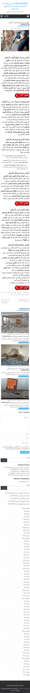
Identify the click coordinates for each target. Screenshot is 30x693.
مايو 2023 (26, 606)
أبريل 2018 (26, 642)
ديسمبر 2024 (26, 560)
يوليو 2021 (26, 617)
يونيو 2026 (26, 514)
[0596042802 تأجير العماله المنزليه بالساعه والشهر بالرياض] (28, 16)
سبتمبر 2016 (26, 655)
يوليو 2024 (26, 571)
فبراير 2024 (26, 584)
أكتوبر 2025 (26, 533)
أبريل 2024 (26, 579)
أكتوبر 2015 (26, 674)
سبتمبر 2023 (26, 595)
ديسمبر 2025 (26, 527)
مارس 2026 (26, 519)
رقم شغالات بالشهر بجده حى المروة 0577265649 (17, 467)
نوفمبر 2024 (26, 563)
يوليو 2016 (26, 661)
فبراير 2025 (26, 554)
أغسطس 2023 (25, 598)
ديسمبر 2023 (26, 590)
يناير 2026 (26, 524)
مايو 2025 (26, 546)
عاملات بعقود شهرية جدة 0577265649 (19, 469)
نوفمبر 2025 (26, 530)
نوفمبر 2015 (26, 672)
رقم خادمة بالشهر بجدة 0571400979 (20, 471)
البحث (27, 457)
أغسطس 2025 (25, 538)
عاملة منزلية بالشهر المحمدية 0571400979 (18, 475)
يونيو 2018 (26, 636)
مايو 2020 (26, 620)
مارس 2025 (26, 552)
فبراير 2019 (26, 628)
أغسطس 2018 (25, 631)
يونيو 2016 (26, 664)
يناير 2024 (26, 587)
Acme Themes (16, 690)
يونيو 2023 (26, 604)
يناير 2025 (26, 557)
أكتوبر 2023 (26, 593)
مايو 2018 (26, 639)
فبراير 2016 (26, 666)
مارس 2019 (26, 625)
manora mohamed (15, 28)
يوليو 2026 (26, 511)
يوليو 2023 (26, 601)
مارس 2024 (26, 582)
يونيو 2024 (26, 574)
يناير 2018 (26, 650)
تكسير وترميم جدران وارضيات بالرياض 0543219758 (6, 300)
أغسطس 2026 (25, 508)
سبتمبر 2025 (26, 535)
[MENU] (1, 16)
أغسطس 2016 (25, 658)
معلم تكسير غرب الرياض (16, 294)
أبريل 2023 (26, 609)
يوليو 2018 (26, 634)
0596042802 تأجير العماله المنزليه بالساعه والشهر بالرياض (15, 6)
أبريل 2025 (26, 549)
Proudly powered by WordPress (9, 688)
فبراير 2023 (26, 614)
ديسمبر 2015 (26, 669)
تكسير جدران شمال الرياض (9, 292)
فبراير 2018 (26, 647)
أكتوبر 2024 (26, 565)
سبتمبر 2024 (26, 568)
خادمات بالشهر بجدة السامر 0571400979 (19, 473)
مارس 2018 (26, 644)
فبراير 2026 (26, 522)
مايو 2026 (26, 516)
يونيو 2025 (26, 544)
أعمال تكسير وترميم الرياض (22, 292)
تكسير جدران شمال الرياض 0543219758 (24, 300)
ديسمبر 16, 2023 (24, 334)
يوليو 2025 (26, 541)
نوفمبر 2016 (26, 653)
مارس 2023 (26, 612)
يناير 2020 (26, 623)
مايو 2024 (26, 576)
